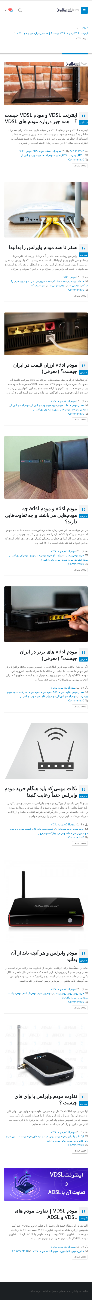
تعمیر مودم (78, 405)
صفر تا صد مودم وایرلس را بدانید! (43, 247)
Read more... (80, 165)
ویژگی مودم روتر (47, 833)
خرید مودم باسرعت (29, 692)
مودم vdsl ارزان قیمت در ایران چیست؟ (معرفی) (45, 368)
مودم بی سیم (74, 285)
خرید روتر (79, 993)
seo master (77, 151)
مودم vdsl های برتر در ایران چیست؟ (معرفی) (48, 654)
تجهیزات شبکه (53, 151)
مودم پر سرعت (79, 409)
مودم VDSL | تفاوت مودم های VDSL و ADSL (46, 1213)
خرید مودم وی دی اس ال (44, 405)
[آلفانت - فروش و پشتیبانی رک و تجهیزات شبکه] (67, 10)
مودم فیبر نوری (62, 409)
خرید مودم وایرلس (22, 1136)
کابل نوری (64, 1251)
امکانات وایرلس (75, 1136)
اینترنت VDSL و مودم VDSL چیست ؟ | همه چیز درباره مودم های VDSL (41, 118)
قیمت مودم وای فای (42, 828)
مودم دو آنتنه (14, 993)
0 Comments (76, 159)
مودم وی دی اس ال (31, 155)
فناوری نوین (77, 1251)
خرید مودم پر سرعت (73, 555)
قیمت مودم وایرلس (20, 828)
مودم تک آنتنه (29, 993)
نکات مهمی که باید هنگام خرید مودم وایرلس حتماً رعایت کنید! (40, 791)
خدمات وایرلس (44, 281)
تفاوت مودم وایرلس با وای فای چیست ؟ (46, 1099)
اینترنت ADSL (69, 155)
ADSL (81, 155)
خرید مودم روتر (58, 1136)
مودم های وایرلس (66, 833)
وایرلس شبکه (38, 285)
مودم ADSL (52, 1251)
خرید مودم (46, 692)
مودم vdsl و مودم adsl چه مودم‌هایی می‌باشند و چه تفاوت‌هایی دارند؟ (41, 515)
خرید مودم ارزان (63, 828)
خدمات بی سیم (76, 281)
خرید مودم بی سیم (24, 281)
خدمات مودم (64, 405)
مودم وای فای (48, 696)
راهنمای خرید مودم (51, 555)
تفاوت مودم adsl (51, 155)
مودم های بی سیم (56, 285)
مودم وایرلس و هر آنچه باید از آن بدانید (44, 955)
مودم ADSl (38, 151)
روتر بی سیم (59, 993)
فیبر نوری (35, 555)
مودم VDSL (25, 151)
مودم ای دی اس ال (20, 405)
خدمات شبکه (60, 281)
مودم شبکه (67, 559)
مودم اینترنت (81, 559)
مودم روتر (82, 833)
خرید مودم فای (40, 1136)
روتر (70, 993)
